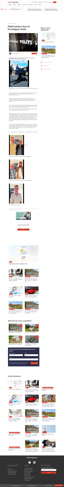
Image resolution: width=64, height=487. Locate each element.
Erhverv (19, 4)
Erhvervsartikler (27, 474)
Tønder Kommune (27, 475)
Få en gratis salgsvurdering (29, 477)
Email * (25, 353)
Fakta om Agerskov (27, 472)
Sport (35, 4)
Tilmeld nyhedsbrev (58, 485)
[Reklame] (23, 216)
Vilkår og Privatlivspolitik (12, 471)
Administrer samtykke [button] (11, 474)
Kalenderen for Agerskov (28, 471)
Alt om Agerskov (27, 480)
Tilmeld (55, 2)
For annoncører (10, 469)
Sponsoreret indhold (28, 478)
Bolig (14, 4)
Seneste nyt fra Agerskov (28, 468)
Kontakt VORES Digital (12, 472)
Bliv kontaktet (34, 363)
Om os (9, 468)
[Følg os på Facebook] (29, 462)
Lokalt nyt (30, 4)
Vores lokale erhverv (28, 469)
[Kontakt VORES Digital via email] (34, 462)
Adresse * (10, 357)
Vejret (39, 4)
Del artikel (33, 53)
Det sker (24, 4)
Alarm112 (10, 4)
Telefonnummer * (12, 353)
